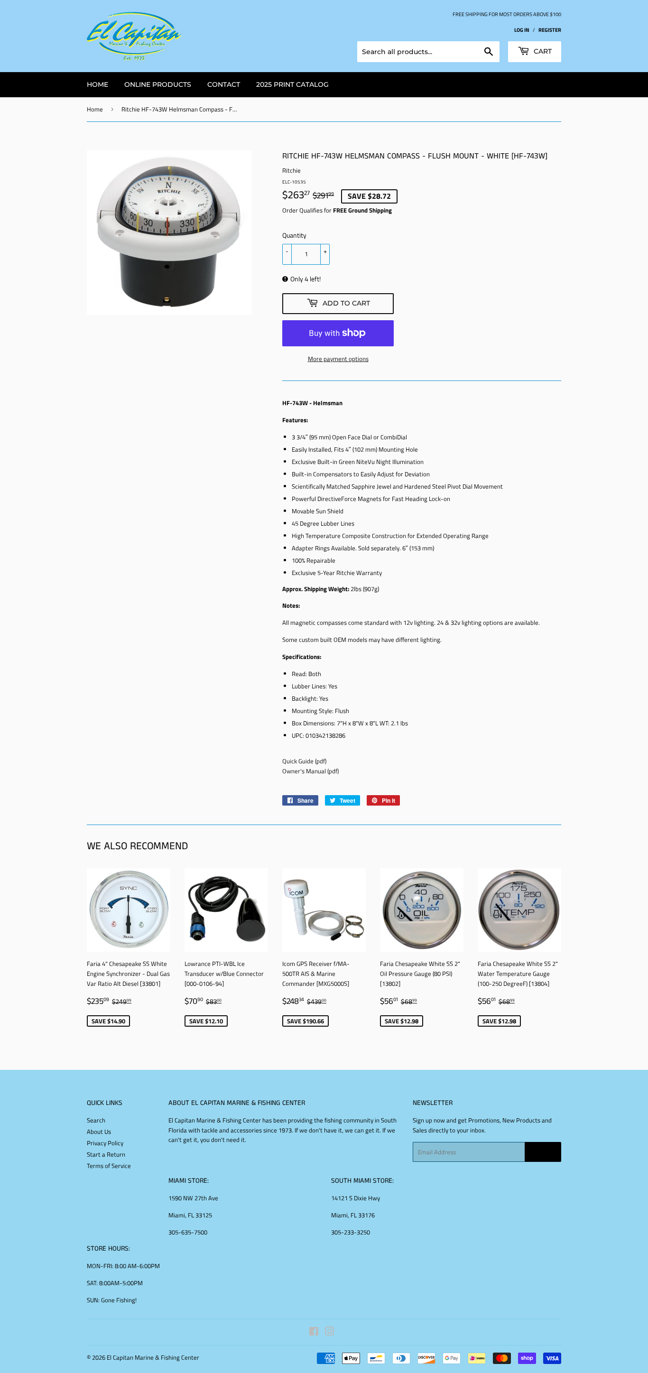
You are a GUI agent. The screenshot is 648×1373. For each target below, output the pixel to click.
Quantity (294, 235)
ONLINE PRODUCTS (157, 84)
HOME (97, 84)
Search (96, 1120)
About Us (99, 1131)
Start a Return (106, 1154)
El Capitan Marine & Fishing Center (153, 1357)
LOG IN (521, 30)
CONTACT (223, 84)
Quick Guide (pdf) (304, 761)
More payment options (338, 358)
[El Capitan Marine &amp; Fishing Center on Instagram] (329, 1332)
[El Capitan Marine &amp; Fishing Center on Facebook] (314, 1332)
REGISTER (549, 30)
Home (95, 109)
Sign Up (543, 1152)
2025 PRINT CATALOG (292, 84)
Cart (542, 51)
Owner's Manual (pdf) (310, 771)
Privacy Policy (105, 1143)
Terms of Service (109, 1165)
